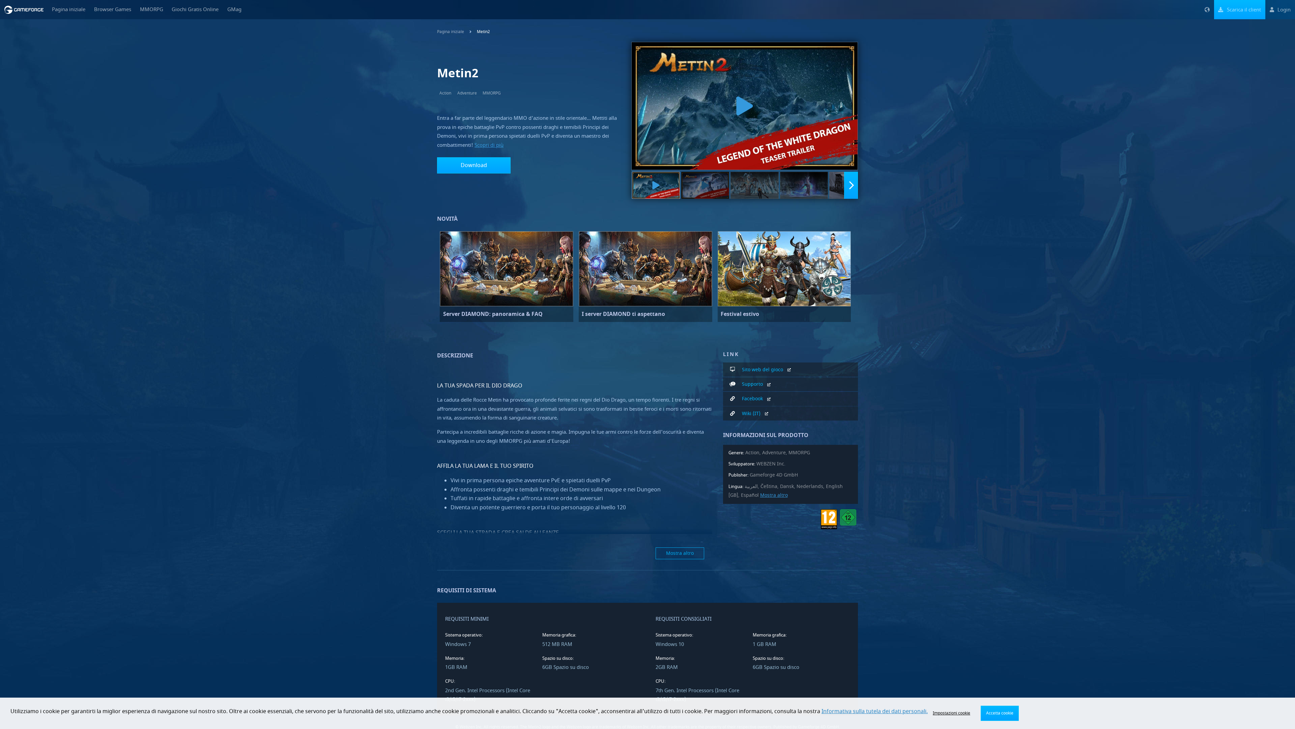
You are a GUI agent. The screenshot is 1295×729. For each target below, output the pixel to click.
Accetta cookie (999, 713)
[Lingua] (1207, 9)
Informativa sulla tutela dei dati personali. (875, 711)
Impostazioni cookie (951, 713)
